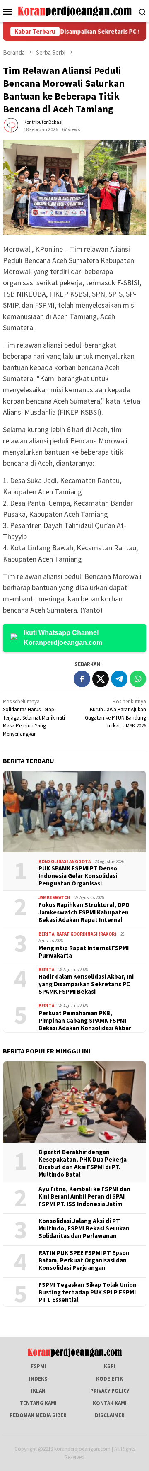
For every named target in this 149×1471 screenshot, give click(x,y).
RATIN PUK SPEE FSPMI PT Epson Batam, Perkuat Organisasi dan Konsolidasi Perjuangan (84, 1260)
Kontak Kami (110, 1403)
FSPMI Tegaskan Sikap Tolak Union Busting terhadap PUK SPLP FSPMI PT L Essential (87, 1292)
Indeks (38, 1378)
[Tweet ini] (100, 679)
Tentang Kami (38, 1403)
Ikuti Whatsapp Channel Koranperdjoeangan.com (63, 637)
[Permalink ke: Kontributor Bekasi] (11, 125)
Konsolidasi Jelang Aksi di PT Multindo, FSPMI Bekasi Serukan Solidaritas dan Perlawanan (84, 1228)
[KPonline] (74, 10)
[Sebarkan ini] (82, 679)
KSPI (109, 1366)
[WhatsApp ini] (138, 679)
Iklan (38, 1390)
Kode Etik (109, 1378)
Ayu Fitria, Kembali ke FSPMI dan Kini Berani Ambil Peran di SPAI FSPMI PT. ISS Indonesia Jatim (84, 1196)
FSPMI (38, 1366)
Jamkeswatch (54, 897)
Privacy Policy (109, 1390)
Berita (46, 934)
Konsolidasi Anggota (64, 861)
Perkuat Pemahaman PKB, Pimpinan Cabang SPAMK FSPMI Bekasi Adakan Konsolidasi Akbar (84, 1020)
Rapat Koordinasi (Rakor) (86, 934)
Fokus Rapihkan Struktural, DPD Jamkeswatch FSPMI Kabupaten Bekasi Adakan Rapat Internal (84, 912)
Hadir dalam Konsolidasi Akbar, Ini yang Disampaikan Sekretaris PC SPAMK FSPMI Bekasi (86, 984)
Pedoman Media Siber (38, 1415)
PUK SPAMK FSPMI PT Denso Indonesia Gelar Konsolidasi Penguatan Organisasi (77, 876)
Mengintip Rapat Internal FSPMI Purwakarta (83, 951)
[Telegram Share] (119, 679)
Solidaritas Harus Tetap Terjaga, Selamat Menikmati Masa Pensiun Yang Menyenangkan (34, 717)
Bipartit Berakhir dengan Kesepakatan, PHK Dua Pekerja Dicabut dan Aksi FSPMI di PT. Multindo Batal (82, 1163)
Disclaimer (110, 1415)
